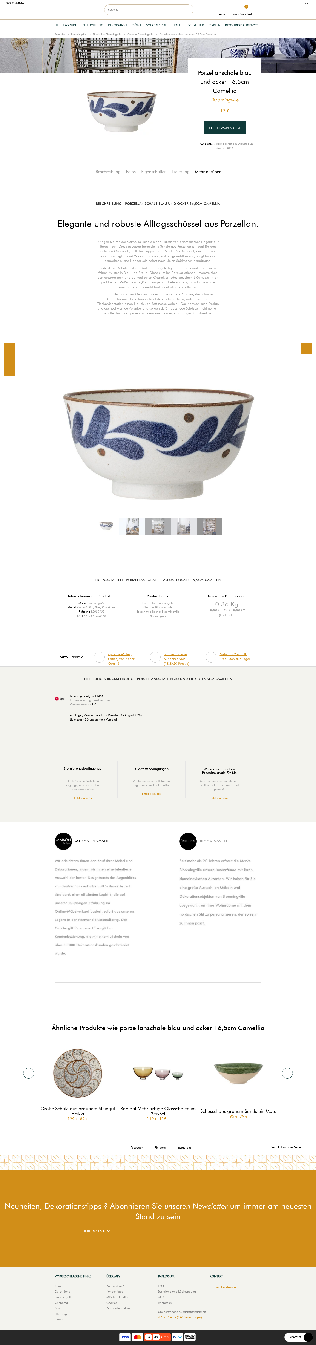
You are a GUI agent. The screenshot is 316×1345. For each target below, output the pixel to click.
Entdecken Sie (83, 798)
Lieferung (180, 171)
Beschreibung (108, 171)
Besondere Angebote (241, 25)
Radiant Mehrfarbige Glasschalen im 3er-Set (158, 1111)
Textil (176, 25)
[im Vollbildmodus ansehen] (306, 348)
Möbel (136, 25)
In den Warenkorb (224, 128)
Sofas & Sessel (157, 25)
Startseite (60, 34)
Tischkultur (194, 25)
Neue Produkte (66, 25)
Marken (215, 25)
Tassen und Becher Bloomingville (158, 611)
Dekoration (117, 25)
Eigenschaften (154, 171)
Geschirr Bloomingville (140, 34)
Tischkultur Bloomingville (107, 34)
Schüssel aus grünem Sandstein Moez (238, 1111)
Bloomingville (78, 34)
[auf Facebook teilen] (9, 359)
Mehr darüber (208, 171)
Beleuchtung (93, 25)
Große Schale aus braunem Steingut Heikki (77, 1111)
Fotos (131, 171)
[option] (158, 443)
